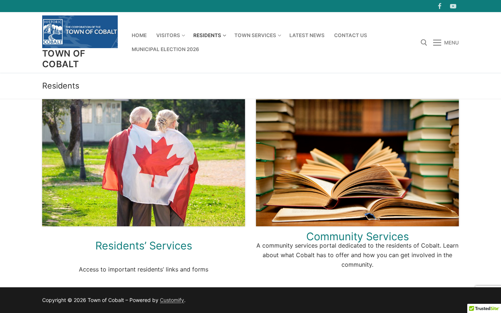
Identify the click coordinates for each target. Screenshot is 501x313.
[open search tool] (424, 42)
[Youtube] (453, 6)
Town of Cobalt (63, 58)
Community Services (357, 236)
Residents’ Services (143, 245)
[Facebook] (440, 6)
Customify (172, 300)
